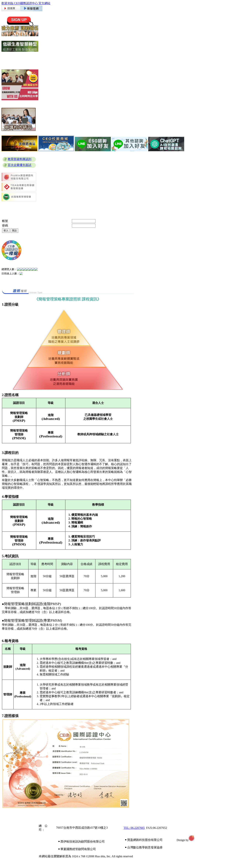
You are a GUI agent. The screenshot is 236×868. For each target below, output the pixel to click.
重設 (14, 230)
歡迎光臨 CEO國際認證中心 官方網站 (25, 3)
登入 (6, 230)
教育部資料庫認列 (19, 159)
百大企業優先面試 (19, 165)
